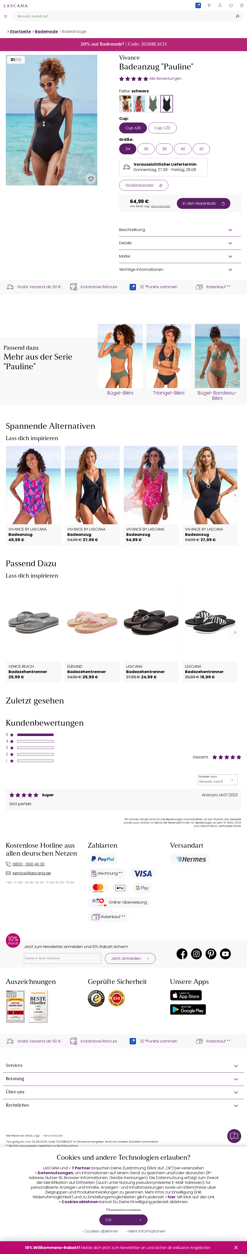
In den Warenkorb (199, 203)
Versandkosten (160, 206)
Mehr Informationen (147, 1231)
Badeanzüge (74, 31)
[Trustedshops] (96, 998)
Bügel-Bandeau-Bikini (217, 395)
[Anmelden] (219, 5)
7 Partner (81, 1168)
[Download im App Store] (186, 995)
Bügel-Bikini (120, 393)
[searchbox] (121, 16)
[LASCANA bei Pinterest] (211, 953)
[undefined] (234, 495)
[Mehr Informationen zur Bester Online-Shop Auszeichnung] (15, 1006)
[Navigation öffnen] (5, 16)
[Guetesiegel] (116, 998)
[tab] (125, 103)
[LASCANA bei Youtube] (225, 953)
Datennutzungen (55, 1173)
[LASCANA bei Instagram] (196, 953)
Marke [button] (124, 256)
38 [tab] (164, 149)
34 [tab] (127, 149)
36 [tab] (146, 149)
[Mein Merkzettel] (230, 5)
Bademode (46, 31)
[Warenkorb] (241, 5)
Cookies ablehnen (80, 1201)
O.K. (108, 1220)
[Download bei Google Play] (188, 1009)
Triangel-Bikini (168, 393)
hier (172, 1197)
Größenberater (139, 185)
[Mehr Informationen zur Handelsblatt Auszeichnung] (38, 1006)
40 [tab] (182, 149)
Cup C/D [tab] (162, 128)
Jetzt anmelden (126, 958)
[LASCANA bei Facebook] (182, 953)
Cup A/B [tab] (133, 128)
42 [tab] (201, 149)
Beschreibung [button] (132, 229)
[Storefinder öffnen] (209, 5)
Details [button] (125, 243)
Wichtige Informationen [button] (141, 269)
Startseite (20, 31)
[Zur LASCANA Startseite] (15, 5)
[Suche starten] (237, 16)
